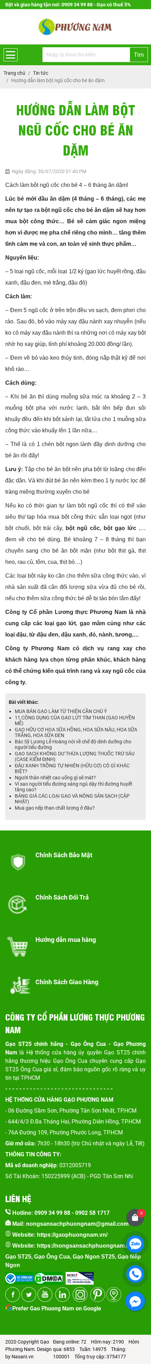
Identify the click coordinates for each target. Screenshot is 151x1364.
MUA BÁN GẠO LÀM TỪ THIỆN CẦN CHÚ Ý (61, 711)
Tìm (139, 54)
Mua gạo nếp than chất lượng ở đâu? (55, 808)
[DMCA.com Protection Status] (48, 1276)
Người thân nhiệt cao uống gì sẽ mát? (55, 777)
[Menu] (11, 54)
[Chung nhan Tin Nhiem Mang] (80, 1276)
